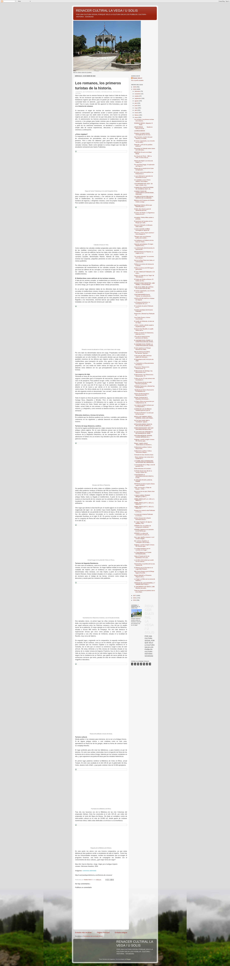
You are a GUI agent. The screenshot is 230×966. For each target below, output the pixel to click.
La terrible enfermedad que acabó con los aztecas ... (144, 560)
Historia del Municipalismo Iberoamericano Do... (141, 394)
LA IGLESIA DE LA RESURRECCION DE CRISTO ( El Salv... (144, 476)
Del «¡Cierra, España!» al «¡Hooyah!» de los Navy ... (142, 541)
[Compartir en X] (110, 880)
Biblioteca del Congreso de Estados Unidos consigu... (144, 201)
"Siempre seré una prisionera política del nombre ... (142, 237)
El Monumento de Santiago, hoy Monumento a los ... (143, 371)
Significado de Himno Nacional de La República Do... (144, 390)
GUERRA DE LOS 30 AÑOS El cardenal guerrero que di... (142, 409)
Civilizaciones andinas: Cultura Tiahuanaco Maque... (143, 451)
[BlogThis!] (108, 880)
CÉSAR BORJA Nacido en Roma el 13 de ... (143, 127)
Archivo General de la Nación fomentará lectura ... (142, 518)
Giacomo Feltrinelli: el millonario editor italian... (143, 225)
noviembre (138, 93)
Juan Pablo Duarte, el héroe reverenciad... (142, 318)
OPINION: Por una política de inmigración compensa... (142, 526)
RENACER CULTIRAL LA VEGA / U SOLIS (107, 10)
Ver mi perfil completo (137, 80)
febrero (137, 115)
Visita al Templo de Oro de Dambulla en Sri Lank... (141, 557)
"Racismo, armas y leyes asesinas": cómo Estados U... (144, 233)
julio (136, 103)
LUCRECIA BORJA (139, 131)
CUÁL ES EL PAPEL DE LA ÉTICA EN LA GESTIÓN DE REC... (143, 287)
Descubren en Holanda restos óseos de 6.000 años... (144, 149)
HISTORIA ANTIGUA (106, 92)
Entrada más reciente (83, 932)
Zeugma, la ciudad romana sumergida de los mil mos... (142, 134)
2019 (134, 87)
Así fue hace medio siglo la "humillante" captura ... (142, 421)
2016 (134, 598)
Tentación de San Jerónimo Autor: (144, 454)
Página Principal (103, 932)
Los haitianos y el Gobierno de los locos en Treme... (144, 241)
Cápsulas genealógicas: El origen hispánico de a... (143, 244)
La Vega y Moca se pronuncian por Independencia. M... (144, 402)
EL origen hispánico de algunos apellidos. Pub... (143, 522)
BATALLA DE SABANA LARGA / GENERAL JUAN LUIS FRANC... (144, 417)
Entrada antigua (121, 932)
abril (136, 110)
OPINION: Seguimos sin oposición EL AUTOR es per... (144, 530)
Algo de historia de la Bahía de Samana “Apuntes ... (142, 352)
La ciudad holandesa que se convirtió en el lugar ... (142, 549)
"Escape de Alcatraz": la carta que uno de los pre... (143, 413)
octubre (137, 96)
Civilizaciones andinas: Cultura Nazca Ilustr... (143, 447)
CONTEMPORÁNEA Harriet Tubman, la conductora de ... (143, 295)
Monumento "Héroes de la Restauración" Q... (141, 367)
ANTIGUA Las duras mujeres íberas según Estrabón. (144, 484)
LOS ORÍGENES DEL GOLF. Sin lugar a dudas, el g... (143, 184)
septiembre (138, 98)
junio (136, 105)
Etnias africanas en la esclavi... (143, 468)
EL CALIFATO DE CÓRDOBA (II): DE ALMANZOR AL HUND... (143, 432)
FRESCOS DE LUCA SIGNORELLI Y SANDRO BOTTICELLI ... (144, 583)
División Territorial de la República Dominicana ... (142, 398)
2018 (134, 89)
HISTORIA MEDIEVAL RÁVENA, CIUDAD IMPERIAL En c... (143, 436)
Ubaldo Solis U (137, 78)
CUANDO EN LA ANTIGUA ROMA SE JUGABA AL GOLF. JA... (143, 188)
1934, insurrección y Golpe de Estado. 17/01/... (142, 488)
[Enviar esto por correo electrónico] (106, 880)
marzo (137, 112)
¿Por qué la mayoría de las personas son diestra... (142, 337)
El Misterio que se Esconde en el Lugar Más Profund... (143, 568)
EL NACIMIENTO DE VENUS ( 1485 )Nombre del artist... (144, 587)
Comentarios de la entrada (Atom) (93, 936)
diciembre (138, 91)
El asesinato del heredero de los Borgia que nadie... (143, 222)
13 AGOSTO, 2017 (80, 92)
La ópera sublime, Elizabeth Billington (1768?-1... (142, 496)
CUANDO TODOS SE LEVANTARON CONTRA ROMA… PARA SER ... (144, 193)
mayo (136, 108)
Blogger (128, 959)
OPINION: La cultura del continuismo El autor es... (142, 534)
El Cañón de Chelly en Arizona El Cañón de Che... (143, 280)
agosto (137, 101)
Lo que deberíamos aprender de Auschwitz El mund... (143, 176)
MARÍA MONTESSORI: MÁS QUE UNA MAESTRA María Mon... (143, 428)
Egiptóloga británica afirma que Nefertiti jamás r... (143, 205)
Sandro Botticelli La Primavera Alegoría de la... (143, 576)
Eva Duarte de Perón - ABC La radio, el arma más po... (143, 156)
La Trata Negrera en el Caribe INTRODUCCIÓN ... (142, 553)
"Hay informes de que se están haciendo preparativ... (143, 383)
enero (136, 117)
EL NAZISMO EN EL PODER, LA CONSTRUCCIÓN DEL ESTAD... (144, 341)
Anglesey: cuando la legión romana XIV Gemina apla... (144, 440)
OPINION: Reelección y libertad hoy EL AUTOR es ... (144, 386)
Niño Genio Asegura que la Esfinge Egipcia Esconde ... (144, 572)
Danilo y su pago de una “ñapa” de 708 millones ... (144, 276)
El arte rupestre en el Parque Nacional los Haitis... (142, 348)
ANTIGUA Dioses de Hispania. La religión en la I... (143, 252)
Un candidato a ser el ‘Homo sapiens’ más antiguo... (142, 180)
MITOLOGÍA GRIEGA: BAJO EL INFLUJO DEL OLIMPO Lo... (143, 425)
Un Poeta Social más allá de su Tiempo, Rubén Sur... (143, 471)
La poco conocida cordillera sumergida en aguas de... (142, 229)
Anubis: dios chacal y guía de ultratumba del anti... (142, 209)
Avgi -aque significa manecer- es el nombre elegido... (144, 538)
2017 (134, 595)
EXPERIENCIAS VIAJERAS (93, 92)
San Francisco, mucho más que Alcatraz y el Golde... (143, 137)
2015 (134, 600)
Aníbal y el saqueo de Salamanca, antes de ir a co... (144, 333)
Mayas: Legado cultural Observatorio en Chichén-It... (143, 444)
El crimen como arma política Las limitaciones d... (143, 173)
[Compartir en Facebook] (111, 880)
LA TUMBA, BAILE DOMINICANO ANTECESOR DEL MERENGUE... (144, 461)
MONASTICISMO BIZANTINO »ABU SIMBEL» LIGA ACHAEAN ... (144, 283)
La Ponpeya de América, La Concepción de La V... (142, 303)
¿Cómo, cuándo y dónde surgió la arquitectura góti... (144, 325)
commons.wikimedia (89, 871)
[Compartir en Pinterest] (113, 880)
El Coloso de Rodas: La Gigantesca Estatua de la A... (144, 213)
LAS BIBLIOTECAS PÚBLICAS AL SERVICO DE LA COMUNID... (143, 197)
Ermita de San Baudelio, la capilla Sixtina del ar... (143, 329)
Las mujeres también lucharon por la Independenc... (144, 405)
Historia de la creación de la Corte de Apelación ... (144, 169)
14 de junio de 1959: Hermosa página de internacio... (142, 356)
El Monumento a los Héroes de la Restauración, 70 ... (143, 375)
